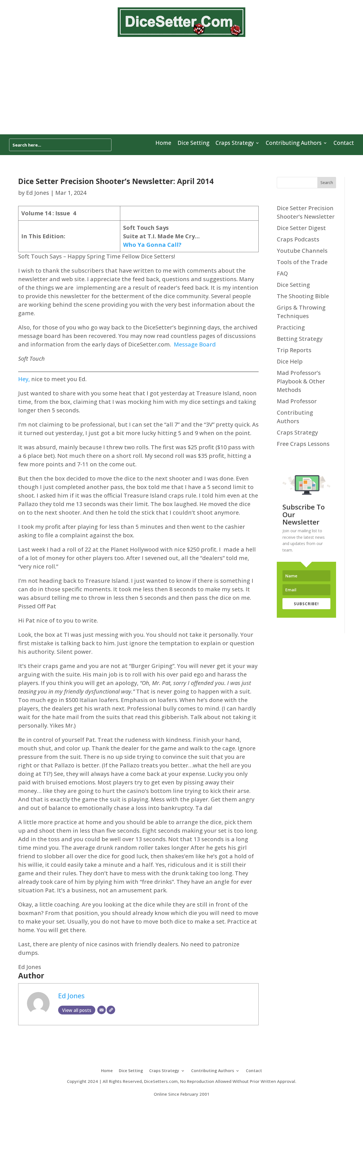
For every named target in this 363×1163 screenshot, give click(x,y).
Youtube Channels (302, 250)
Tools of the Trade (302, 262)
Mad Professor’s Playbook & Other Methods (301, 381)
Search (326, 182)
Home (163, 144)
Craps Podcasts (298, 239)
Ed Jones (37, 193)
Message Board (195, 344)
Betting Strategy (299, 339)
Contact (344, 144)
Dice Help (290, 361)
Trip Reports (294, 350)
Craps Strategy (235, 144)
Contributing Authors (294, 144)
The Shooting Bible (303, 296)
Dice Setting (193, 144)
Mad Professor (297, 401)
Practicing (291, 327)
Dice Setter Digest (301, 228)
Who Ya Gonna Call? (152, 245)
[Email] (101, 1010)
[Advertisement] (181, 84)
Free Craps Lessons (303, 444)
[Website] (111, 1010)
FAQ (282, 273)
